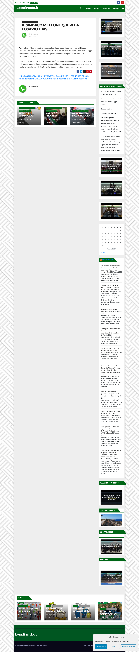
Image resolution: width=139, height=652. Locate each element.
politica (21, 603)
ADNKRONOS (107, 260)
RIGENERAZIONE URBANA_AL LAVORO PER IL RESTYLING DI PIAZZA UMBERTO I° (53, 79)
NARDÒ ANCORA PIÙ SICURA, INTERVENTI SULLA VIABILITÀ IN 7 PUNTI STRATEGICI (53, 76)
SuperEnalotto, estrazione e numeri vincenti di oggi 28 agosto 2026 (110, 413)
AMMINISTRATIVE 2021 (92, 8)
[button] (123, 8)
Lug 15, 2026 (24, 614)
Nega (113, 646)
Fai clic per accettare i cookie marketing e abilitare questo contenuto (111, 26)
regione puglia (23, 606)
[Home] (80, 8)
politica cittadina (30, 603)
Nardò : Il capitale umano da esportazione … (28, 611)
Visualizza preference (128, 646)
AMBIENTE (91, 645)
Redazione (34, 34)
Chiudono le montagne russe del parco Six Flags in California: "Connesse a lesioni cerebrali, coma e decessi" (111, 455)
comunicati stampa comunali (30, 21)
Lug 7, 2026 (78, 614)
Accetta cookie (101, 646)
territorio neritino (24, 110)
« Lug (103, 252)
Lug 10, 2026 (51, 614)
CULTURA (106, 8)
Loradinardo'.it (27, 8)
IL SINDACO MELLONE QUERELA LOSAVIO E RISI (50, 27)
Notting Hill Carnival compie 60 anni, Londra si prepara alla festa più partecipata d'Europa (111, 331)
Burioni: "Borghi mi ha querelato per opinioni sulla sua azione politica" (110, 394)
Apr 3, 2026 (24, 119)
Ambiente (116, 8)
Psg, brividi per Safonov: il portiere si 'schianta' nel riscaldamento (110, 350)
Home (84, 645)
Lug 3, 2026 (105, 617)
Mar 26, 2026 (78, 119)
